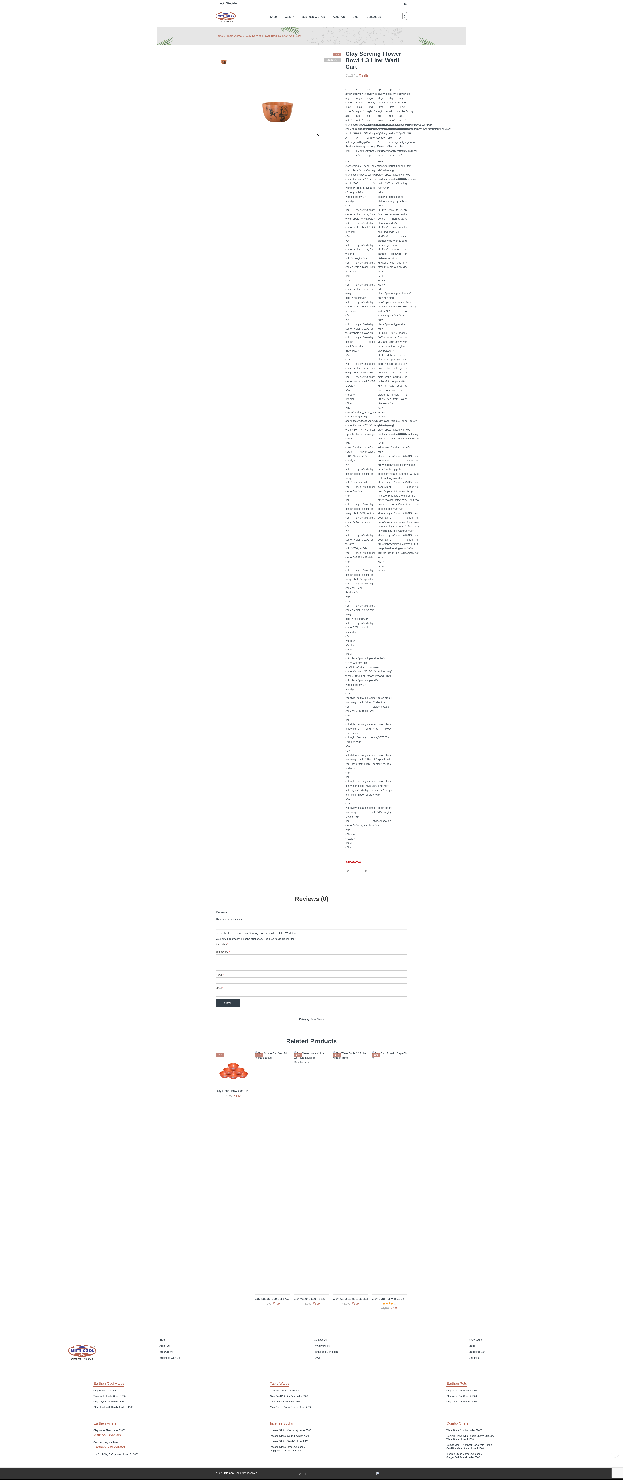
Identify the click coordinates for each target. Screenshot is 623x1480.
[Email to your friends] (359, 871)
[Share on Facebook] (354, 871)
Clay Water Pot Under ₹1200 (461, 1390)
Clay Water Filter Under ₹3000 (109, 1430)
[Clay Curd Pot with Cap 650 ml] (389, 1173)
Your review (223, 951)
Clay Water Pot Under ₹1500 (461, 1396)
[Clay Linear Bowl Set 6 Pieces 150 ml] (233, 1069)
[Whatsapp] (323, 1474)
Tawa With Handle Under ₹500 (109, 1396)
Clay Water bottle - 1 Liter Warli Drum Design (311, 1298)
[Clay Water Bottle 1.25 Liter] (350, 1173)
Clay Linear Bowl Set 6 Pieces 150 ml (233, 1091)
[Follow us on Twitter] (301, 1474)
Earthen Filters (104, 1423)
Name (220, 974)
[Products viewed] (615, 1453)
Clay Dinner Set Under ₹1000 (285, 1401)
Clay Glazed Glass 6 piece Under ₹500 (291, 1407)
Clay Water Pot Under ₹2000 (461, 1401)
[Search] (405, 3)
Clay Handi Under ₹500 (105, 1390)
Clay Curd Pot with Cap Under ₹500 (289, 1396)
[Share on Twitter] (347, 871)
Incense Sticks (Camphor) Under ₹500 (290, 1430)
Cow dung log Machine (105, 1442)
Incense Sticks (281, 1423)
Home (219, 35)
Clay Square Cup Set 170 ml (272, 1298)
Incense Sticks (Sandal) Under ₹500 (289, 1441)
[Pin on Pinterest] (366, 871)
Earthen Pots (456, 1383)
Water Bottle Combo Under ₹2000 (464, 1430)
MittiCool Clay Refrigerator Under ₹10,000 (115, 1454)
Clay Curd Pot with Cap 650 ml (389, 1298)
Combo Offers (457, 1423)
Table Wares (234, 35)
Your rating (222, 944)
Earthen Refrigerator (109, 1447)
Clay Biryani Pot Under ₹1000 (109, 1401)
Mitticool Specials (107, 1435)
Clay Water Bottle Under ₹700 (285, 1390)
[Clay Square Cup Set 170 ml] (272, 1173)
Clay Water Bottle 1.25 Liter (350, 1298)
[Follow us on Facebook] (306, 1474)
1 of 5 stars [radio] (217, 946)
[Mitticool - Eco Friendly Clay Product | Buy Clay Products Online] (226, 16)
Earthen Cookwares (108, 1383)
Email (219, 988)
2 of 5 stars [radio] (218, 946)
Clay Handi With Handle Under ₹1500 (113, 1407)
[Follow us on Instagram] (319, 1474)
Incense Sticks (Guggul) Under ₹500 (289, 1435)
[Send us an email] (312, 1474)
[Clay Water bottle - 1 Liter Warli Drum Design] (311, 1173)
